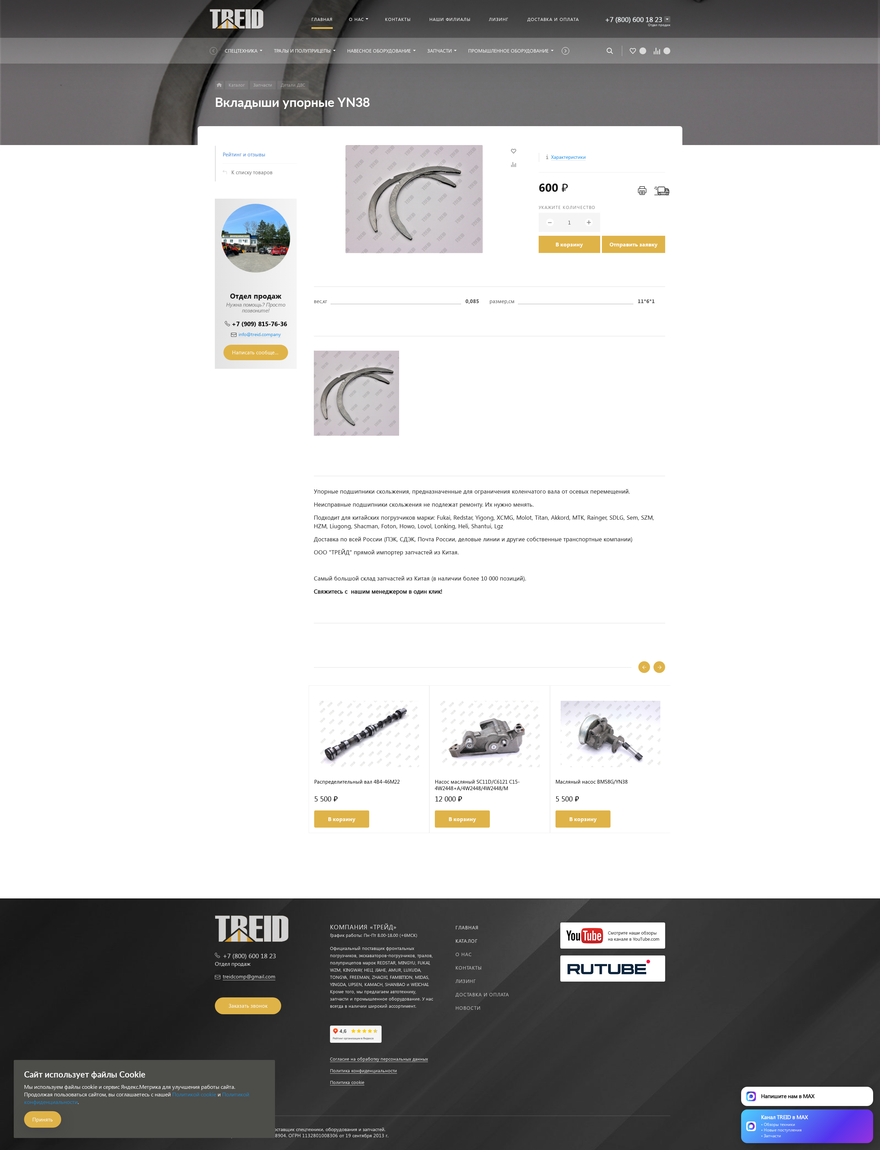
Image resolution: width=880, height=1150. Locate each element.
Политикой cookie (194, 1094)
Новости (468, 1008)
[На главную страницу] (236, 18)
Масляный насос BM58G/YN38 (592, 781)
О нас (463, 954)
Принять (42, 1119)
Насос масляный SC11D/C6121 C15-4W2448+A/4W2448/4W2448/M (477, 785)
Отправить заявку (633, 244)
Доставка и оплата (482, 994)
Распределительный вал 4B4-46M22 (357, 781)
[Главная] (219, 85)
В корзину (569, 244)
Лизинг (465, 981)
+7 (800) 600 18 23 (633, 19)
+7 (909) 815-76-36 (259, 323)
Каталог (466, 941)
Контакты (468, 967)
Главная (466, 927)
